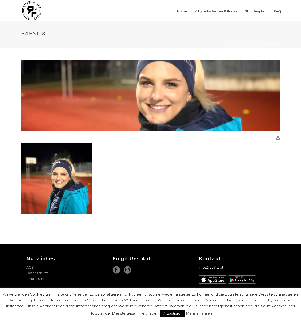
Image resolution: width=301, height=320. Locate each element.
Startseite (239, 43)
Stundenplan (255, 11)
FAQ (277, 11)
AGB (30, 267)
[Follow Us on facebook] (116, 270)
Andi (256, 43)
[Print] (278, 138)
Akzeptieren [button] (172, 313)
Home (182, 11)
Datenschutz (37, 273)
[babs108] (150, 95)
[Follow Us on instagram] (127, 270)
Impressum (35, 278)
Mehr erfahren (199, 313)
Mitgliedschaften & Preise (216, 11)
